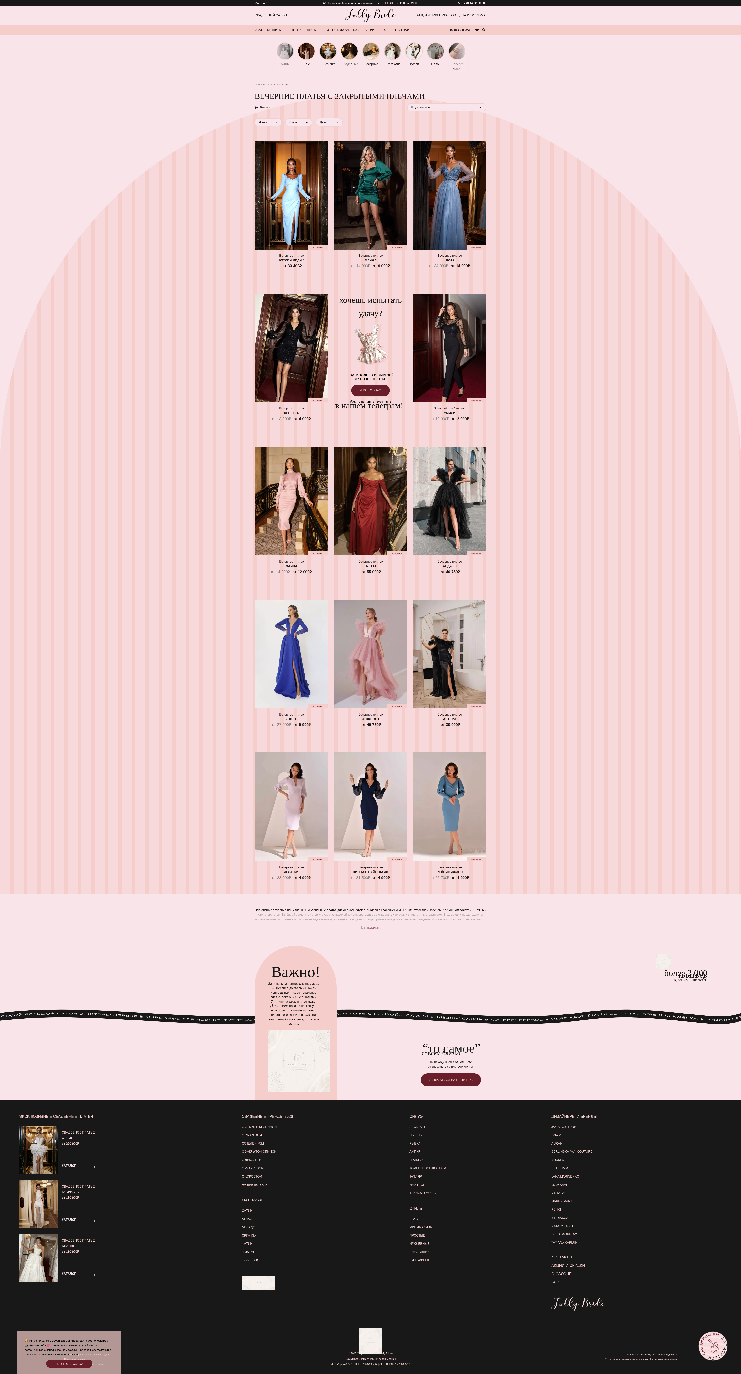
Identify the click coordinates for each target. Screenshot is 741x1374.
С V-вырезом (253, 1168)
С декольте (251, 1160)
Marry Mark (562, 1201)
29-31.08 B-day (460, 29)
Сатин (247, 1210)
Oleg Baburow (564, 1234)
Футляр (415, 1176)
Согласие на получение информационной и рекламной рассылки (641, 1359)
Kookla (557, 1160)
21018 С (291, 719)
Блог (556, 1282)
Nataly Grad (562, 1226)
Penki (556, 1209)
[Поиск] (483, 30)
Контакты (561, 1257)
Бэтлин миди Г (291, 260)
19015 (449, 260)
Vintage (558, 1193)
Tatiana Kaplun (564, 1242)
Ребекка (291, 413)
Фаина (370, 260)
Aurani (557, 1143)
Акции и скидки (568, 1265)
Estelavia (559, 1168)
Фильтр (265, 107)
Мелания (291, 872)
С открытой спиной (259, 1127)
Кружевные (419, 1243)
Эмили (449, 413)
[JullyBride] (370, 15)
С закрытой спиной (259, 1151)
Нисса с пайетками (370, 872)
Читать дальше (370, 927)
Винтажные (419, 1260)
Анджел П (370, 719)
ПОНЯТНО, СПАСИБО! (69, 1363)
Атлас (247, 1219)
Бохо (413, 1219)
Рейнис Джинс (450, 872)
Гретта (370, 566)
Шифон (248, 1252)
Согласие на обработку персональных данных (651, 1354)
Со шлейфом (253, 1143)
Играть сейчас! (370, 390)
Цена (323, 122)
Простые (417, 1235)
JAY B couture (563, 1127)
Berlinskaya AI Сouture (572, 1151)
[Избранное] (477, 30)
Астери (449, 719)
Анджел (450, 566)
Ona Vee (558, 1135)
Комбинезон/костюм (427, 1168)
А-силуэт (417, 1127)
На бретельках (255, 1184)
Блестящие (419, 1252)
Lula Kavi (559, 1184)
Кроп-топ (417, 1184)
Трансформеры (422, 1193)
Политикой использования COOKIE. (56, 1354)
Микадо (248, 1227)
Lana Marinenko (565, 1176)
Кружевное (251, 1260)
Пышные (417, 1135)
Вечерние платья (265, 84)
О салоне (561, 1274)
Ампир (415, 1151)
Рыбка (414, 1143)
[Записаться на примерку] (713, 1346)
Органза (249, 1235)
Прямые (416, 1160)
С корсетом (252, 1176)
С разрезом (252, 1135)
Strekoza (559, 1217)
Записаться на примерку (451, 1079)
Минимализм (420, 1227)
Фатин (247, 1243)
